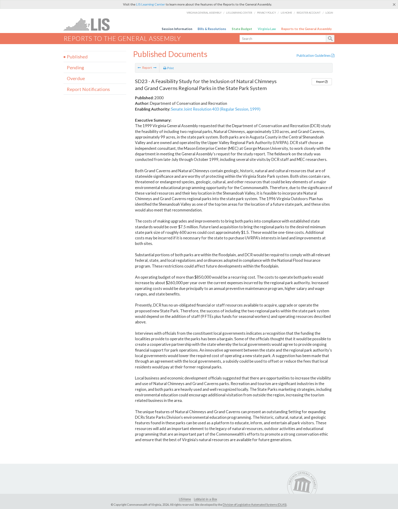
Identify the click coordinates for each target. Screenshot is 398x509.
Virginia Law (267, 29)
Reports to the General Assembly (306, 29)
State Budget (242, 29)
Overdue (76, 78)
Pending (75, 67)
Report (320, 81)
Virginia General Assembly (204, 12)
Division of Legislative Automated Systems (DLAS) (255, 504)
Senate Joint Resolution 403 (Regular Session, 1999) (215, 109)
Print (170, 68)
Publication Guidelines (313, 55)
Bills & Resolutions (212, 29)
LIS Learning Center (150, 4)
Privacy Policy (266, 12)
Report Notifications (88, 89)
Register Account (309, 12)
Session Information (177, 29)
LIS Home (286, 12)
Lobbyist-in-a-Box (205, 499)
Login (329, 12)
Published (77, 56)
